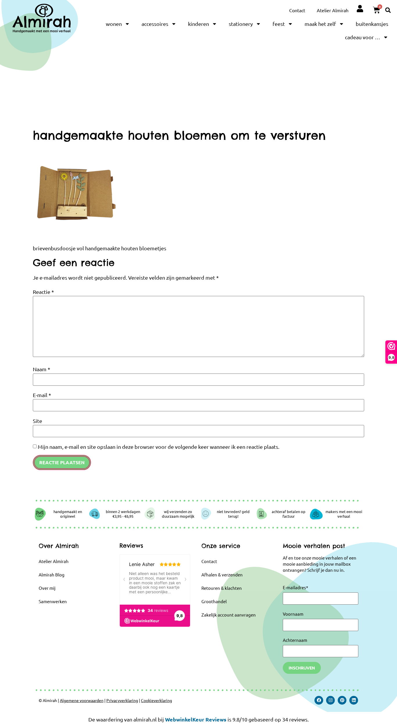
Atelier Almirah (332, 10)
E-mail (42, 395)
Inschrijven (302, 667)
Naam (41, 369)
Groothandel (214, 601)
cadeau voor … (362, 37)
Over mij (47, 588)
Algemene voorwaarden (81, 700)
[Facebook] (318, 700)
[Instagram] (330, 700)
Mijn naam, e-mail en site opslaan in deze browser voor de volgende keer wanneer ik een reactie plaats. (158, 446)
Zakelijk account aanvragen (228, 614)
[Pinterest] (342, 700)
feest (279, 24)
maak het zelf (320, 24)
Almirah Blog (52, 574)
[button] (388, 10)
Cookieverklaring (156, 700)
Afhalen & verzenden (222, 574)
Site (37, 421)
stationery (241, 24)
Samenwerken (53, 601)
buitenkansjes (372, 24)
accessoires (155, 24)
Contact (297, 10)
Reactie (43, 291)
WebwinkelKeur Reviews (195, 719)
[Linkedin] (353, 700)
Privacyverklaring (122, 700)
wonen (114, 24)
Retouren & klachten (221, 588)
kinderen (198, 24)
